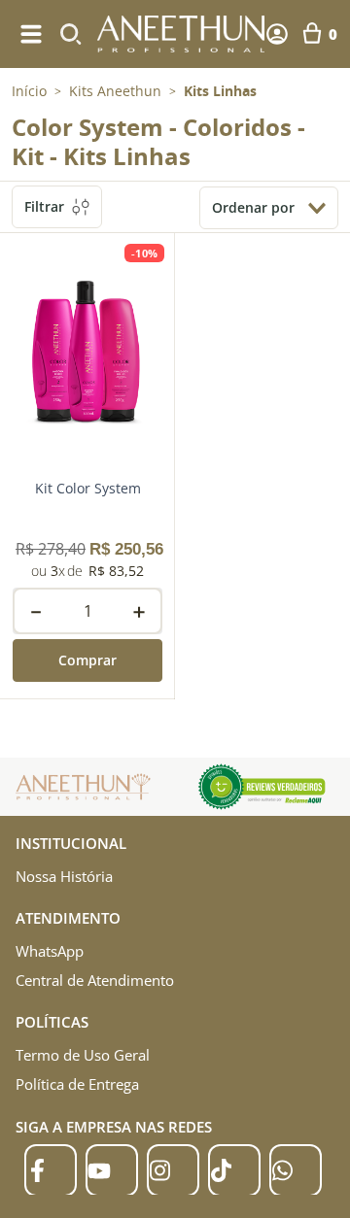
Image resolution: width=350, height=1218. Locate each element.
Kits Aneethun (115, 91)
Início (29, 91)
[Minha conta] (277, 34)
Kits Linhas (220, 91)
